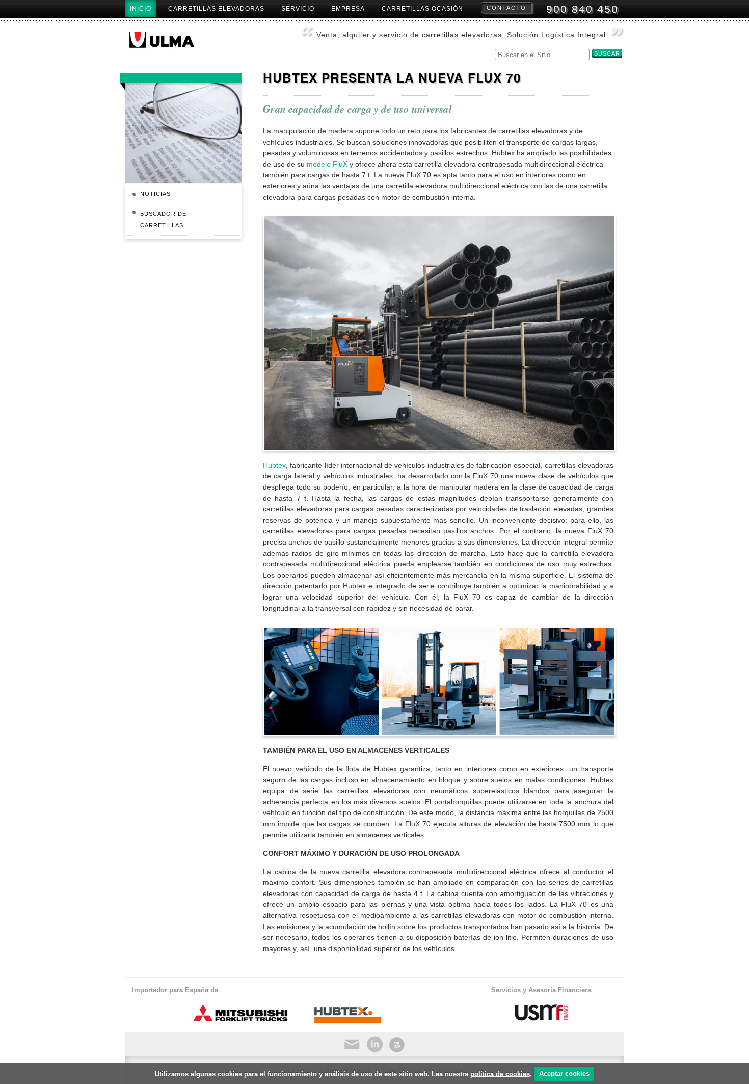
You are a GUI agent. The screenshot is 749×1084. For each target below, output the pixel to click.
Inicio (140, 8)
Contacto (506, 8)
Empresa (348, 8)
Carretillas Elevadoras (216, 8)
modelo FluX (327, 164)
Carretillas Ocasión (422, 8)
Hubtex (274, 465)
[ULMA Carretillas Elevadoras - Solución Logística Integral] (170, 42)
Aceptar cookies (564, 1073)
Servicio (297, 8)
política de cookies (500, 1073)
